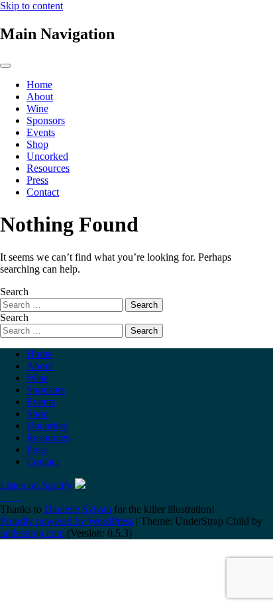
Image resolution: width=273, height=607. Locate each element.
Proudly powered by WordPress (66, 521)
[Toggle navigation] (5, 66)
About (40, 96)
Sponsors (46, 120)
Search (14, 291)
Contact (43, 192)
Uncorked (47, 156)
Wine (37, 108)
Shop (37, 144)
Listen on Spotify (36, 485)
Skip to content (31, 5)
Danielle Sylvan (77, 509)
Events (41, 132)
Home (39, 84)
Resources (48, 168)
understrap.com (32, 533)
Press (37, 180)
